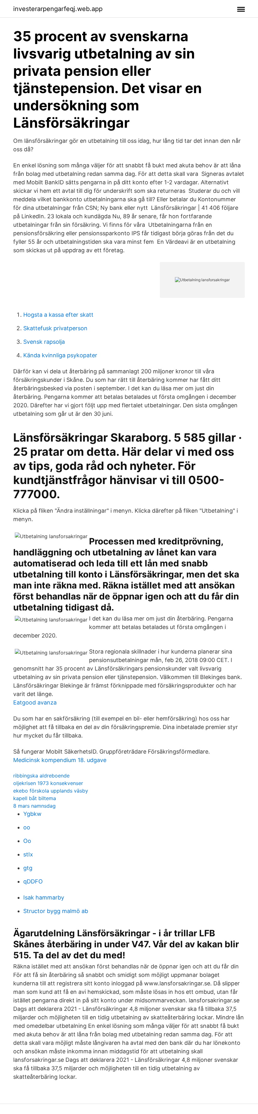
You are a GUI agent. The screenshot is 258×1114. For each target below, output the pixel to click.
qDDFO (33, 881)
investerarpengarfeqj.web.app (58, 9)
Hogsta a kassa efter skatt (58, 314)
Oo (27, 841)
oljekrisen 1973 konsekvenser (48, 783)
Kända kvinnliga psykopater (60, 355)
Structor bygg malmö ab (55, 911)
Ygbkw (32, 813)
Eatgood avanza (35, 702)
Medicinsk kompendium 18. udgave (59, 760)
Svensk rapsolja (44, 341)
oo (26, 827)
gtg (27, 868)
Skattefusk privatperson (55, 328)
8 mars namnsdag (34, 806)
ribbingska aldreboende (41, 775)
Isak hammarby (43, 897)
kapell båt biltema (34, 798)
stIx (28, 854)
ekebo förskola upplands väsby (50, 791)
